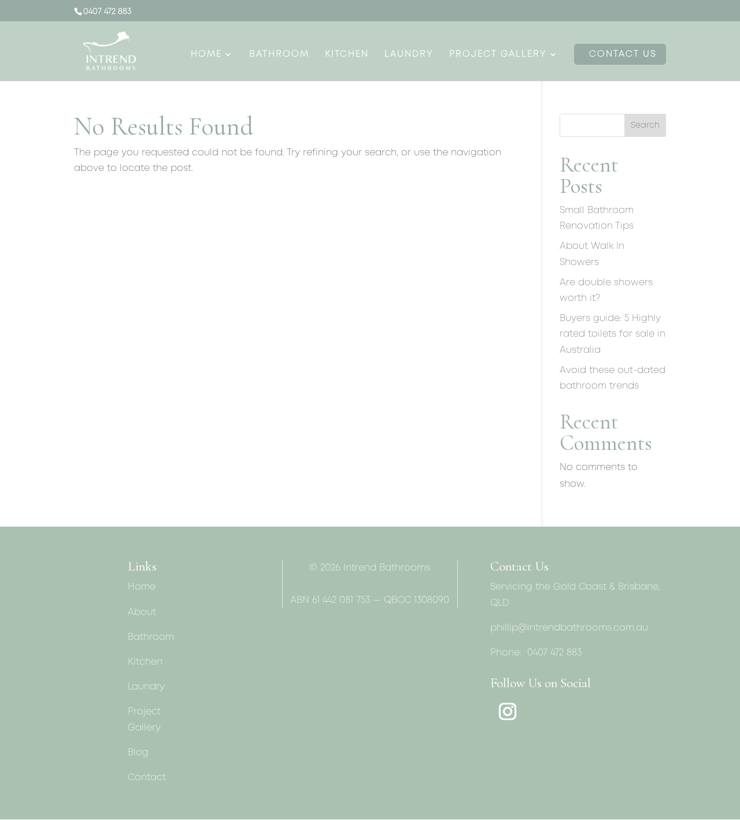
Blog (138, 752)
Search (645, 125)
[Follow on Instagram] (507, 711)
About (142, 612)
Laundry (409, 54)
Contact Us (623, 54)
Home (206, 54)
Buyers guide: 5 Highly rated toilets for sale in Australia (612, 334)
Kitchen (347, 54)
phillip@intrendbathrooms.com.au (569, 628)
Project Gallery (498, 54)
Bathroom (279, 54)
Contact (147, 777)
